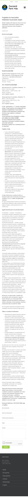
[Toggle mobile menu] (25, 7)
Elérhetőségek (6, 482)
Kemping (5, 479)
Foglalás (5, 485)
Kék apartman (6, 472)
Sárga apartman (6, 475)
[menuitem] (11, 1)
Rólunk (4, 469)
